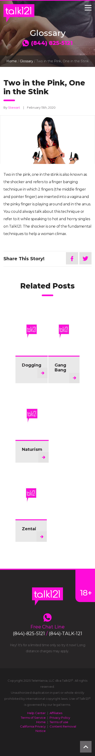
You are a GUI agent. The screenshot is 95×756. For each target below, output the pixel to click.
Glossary (26, 61)
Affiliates (56, 713)
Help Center (36, 713)
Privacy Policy (60, 717)
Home (11, 61)
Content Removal (63, 726)
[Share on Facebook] (72, 258)
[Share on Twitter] (85, 258)
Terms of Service (33, 717)
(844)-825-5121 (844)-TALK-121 (47, 633)
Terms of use (59, 722)
